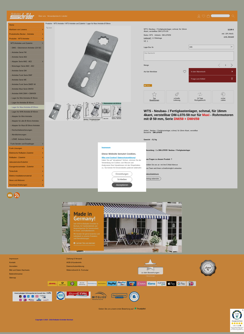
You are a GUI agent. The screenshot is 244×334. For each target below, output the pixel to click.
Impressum (106, 147)
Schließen (122, 179)
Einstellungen (122, 174)
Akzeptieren (122, 185)
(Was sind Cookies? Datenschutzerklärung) (118, 157)
